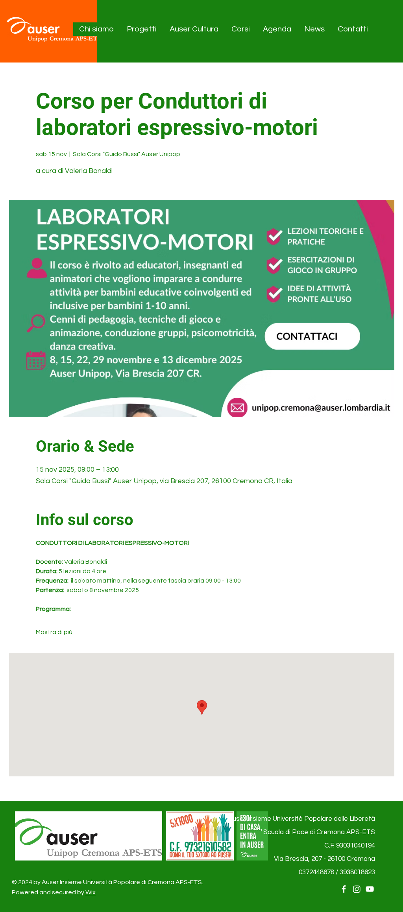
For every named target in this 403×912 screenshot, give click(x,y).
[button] (96, 29)
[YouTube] (370, 889)
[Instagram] (357, 889)
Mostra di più (54, 632)
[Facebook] (344, 889)
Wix (90, 892)
